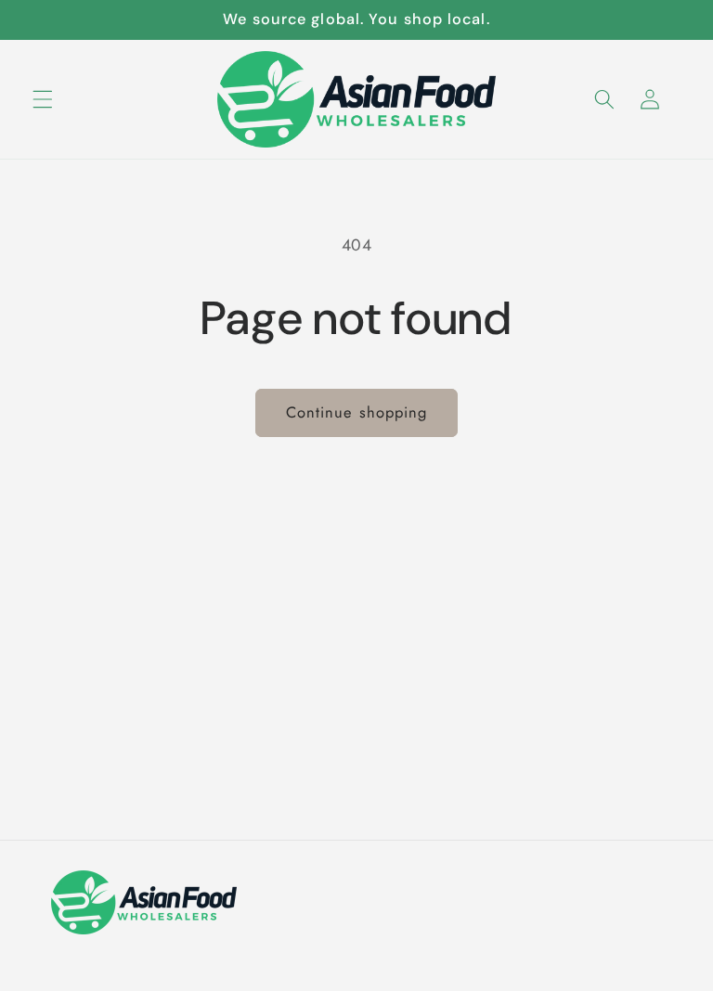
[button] (42, 98)
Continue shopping (357, 412)
